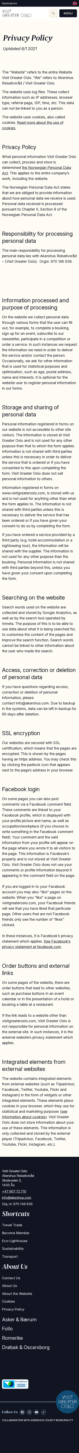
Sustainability (13, 1249)
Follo (7, 1329)
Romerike (12, 1338)
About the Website (17, 1294)
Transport (10, 1256)
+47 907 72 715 (14, 1191)
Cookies (8, 1301)
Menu (68, 13)
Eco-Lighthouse (14, 1241)
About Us (9, 1286)
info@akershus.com (16, 1198)
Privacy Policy (13, 1309)
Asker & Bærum (19, 1319)
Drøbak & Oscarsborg (26, 1347)
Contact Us (11, 1278)
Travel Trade (12, 1225)
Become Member (16, 1233)
